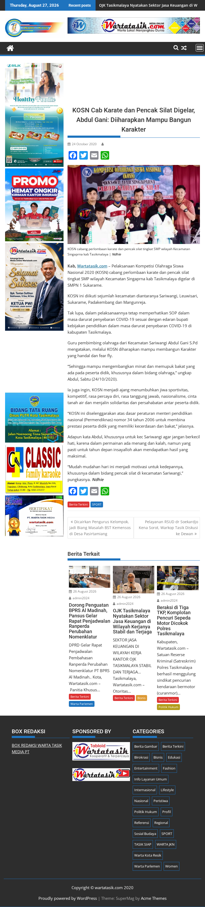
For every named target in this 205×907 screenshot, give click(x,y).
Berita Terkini (78, 504)
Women (171, 866)
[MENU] (200, 48)
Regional (161, 822)
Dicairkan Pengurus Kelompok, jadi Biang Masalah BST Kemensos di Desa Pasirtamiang (100, 527)
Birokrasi (141, 757)
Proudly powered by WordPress (67, 898)
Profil (166, 811)
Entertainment (145, 768)
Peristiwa (160, 800)
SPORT (96, 504)
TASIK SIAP (142, 844)
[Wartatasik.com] (10, 47)
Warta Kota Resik (147, 855)
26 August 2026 (84, 591)
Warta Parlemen (81, 704)
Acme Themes (154, 898)
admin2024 (80, 598)
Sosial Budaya (145, 833)
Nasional (141, 800)
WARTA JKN (166, 844)
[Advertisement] (134, 82)
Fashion (169, 768)
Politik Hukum (168, 707)
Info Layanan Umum (150, 779)
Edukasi (174, 757)
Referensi (141, 822)
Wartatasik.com (92, 266)
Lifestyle (167, 789)
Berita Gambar (145, 746)
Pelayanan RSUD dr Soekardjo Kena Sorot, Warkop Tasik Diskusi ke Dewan (168, 527)
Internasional (144, 789)
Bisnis (141, 698)
